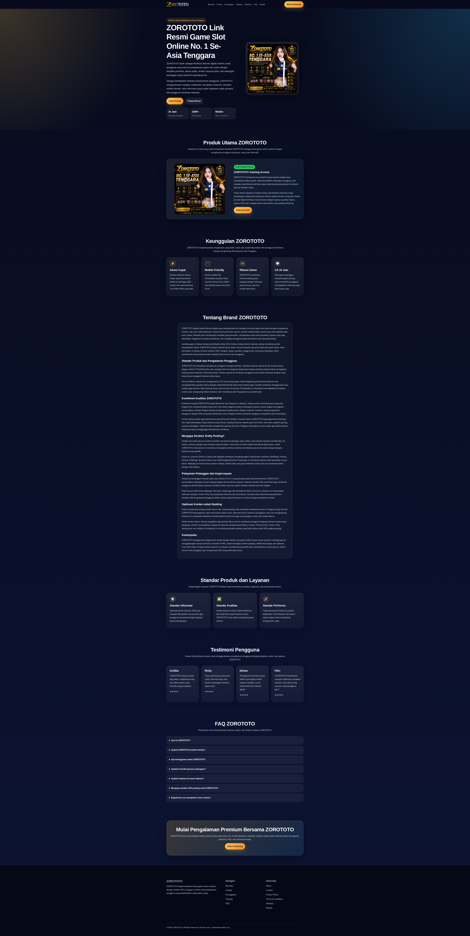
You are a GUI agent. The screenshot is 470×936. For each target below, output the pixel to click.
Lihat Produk (175, 101)
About (268, 886)
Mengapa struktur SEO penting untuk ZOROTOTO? (194, 788)
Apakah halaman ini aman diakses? (187, 779)
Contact (269, 890)
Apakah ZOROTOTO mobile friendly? (188, 750)
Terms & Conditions (274, 899)
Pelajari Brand (194, 101)
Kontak (262, 4)
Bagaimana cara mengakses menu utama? (191, 798)
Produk (219, 4)
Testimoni (248, 4)
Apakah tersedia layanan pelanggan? (188, 769)
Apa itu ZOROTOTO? (180, 740)
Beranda (211, 4)
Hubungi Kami (243, 210)
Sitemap (269, 903)
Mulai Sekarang (294, 4)
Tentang (239, 4)
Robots (269, 908)
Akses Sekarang (235, 846)
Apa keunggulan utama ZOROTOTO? (188, 759)
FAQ (255, 4)
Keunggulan (229, 4)
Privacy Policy (272, 895)
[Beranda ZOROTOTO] (177, 4)
